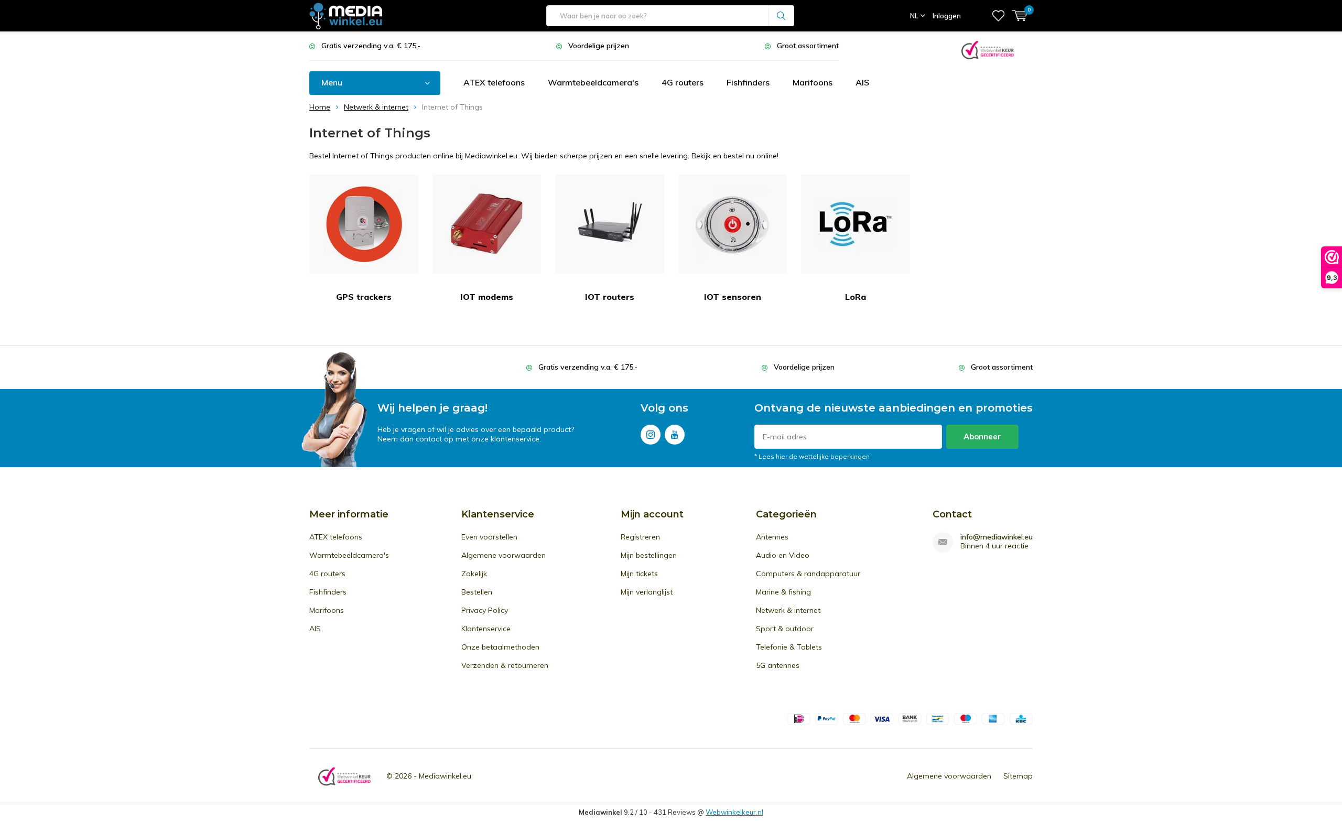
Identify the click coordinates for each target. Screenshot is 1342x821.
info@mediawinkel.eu (996, 537)
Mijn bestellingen (649, 555)
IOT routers (609, 296)
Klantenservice (486, 628)
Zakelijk (474, 573)
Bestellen (476, 592)
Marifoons (812, 82)
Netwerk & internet (788, 610)
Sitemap (1018, 776)
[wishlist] (998, 15)
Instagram (651, 435)
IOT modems (486, 296)
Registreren (640, 537)
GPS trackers (364, 296)
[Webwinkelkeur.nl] (987, 49)
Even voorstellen (489, 537)
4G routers (683, 82)
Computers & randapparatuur (808, 573)
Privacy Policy (484, 610)
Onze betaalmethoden (500, 647)
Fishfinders (748, 82)
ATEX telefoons (494, 82)
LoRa (855, 296)
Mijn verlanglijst (647, 592)
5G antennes (777, 665)
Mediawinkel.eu (445, 776)
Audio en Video (782, 555)
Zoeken (781, 15)
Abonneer (982, 436)
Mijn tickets (639, 573)
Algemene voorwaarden (503, 555)
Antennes (772, 537)
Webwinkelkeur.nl (734, 812)
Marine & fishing (783, 592)
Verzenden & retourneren (504, 665)
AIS (862, 82)
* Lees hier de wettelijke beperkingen (812, 456)
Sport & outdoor (785, 628)
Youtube (675, 435)
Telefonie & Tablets (789, 647)
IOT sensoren (732, 296)
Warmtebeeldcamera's (593, 82)
